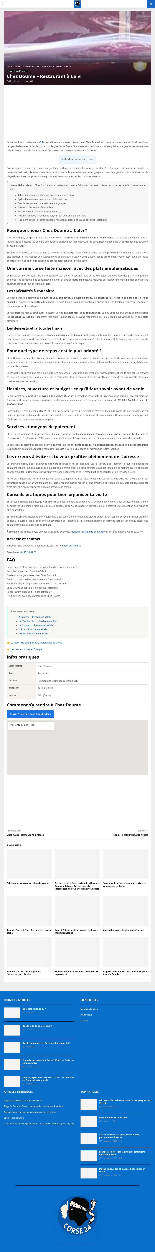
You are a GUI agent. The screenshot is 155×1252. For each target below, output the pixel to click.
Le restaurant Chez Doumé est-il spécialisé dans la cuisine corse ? (42, 567)
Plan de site (63, 1244)
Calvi (41, 142)
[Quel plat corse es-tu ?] (12, 1012)
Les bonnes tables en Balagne (26, 649)
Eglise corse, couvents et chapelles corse (28, 883)
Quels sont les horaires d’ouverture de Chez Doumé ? (35, 579)
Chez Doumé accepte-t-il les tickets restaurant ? (33, 587)
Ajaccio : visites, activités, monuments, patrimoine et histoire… (119, 1136)
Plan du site (86, 1015)
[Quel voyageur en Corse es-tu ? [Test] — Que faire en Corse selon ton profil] (12, 1081)
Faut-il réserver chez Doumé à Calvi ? (26, 571)
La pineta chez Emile (14, 1118)
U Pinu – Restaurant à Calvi (33, 629)
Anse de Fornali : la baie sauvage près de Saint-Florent (30, 1112)
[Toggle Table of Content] (89, 159)
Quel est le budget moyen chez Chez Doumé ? (31, 575)
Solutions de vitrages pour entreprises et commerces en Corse (124, 884)
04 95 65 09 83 (28, 552)
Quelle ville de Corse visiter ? (37, 1025)
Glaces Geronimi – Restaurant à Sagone (123, 930)
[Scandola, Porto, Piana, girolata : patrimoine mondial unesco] (89, 1155)
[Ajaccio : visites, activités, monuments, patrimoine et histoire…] (89, 1138)
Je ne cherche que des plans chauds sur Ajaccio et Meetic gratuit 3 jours (39, 1123)
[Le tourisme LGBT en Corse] (89, 1121)
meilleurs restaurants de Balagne (88, 531)
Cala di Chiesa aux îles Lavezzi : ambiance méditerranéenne (76, 931)
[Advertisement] (77, 116)
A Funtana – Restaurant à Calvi (35, 617)
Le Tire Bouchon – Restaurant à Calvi (38, 621)
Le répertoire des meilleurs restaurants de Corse (36, 642)
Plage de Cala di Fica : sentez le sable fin (23, 1100)
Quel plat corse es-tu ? (34, 1008)
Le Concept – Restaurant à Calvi (36, 625)
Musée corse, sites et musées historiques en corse (122, 1170)
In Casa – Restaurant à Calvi (33, 633)
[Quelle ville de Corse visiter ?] (12, 1030)
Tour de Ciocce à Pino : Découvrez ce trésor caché (29, 931)
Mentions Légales (89, 1009)
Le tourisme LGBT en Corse (113, 1117)
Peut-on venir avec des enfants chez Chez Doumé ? (34, 596)
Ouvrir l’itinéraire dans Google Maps (30, 714)
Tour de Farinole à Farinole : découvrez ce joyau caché (76, 973)
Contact (85, 1020)
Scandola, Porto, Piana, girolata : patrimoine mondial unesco (122, 1153)
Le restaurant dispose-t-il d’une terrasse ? (29, 591)
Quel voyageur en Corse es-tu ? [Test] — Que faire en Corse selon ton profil (48, 1078)
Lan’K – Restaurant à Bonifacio (130, 834)
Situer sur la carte (71, 545)
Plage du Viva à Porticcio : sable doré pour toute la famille (125, 973)
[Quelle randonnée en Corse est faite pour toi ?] (12, 1047)
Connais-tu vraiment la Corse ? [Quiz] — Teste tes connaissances (48, 1061)
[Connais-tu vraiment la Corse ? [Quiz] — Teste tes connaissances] (12, 1064)
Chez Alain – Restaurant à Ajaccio (26, 834)
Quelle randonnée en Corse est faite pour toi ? (46, 1043)
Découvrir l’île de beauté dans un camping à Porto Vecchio (125, 1102)
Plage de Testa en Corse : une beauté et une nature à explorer (34, 1106)
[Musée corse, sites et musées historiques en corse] (89, 1173)
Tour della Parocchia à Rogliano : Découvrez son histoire (24, 973)
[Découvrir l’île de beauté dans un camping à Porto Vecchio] (89, 1104)
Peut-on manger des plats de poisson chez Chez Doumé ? (37, 583)
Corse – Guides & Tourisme (17, 71)
